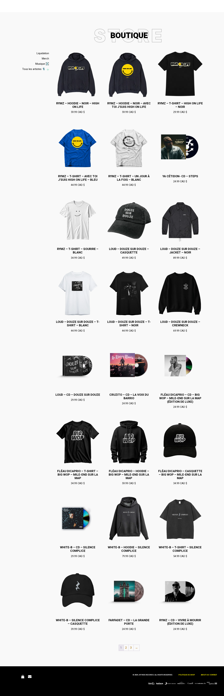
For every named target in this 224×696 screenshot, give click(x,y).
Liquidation (42, 53)
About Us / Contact (209, 675)
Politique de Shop (186, 675)
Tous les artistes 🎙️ (34, 69)
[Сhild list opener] (48, 70)
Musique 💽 (42, 63)
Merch (45, 58)
